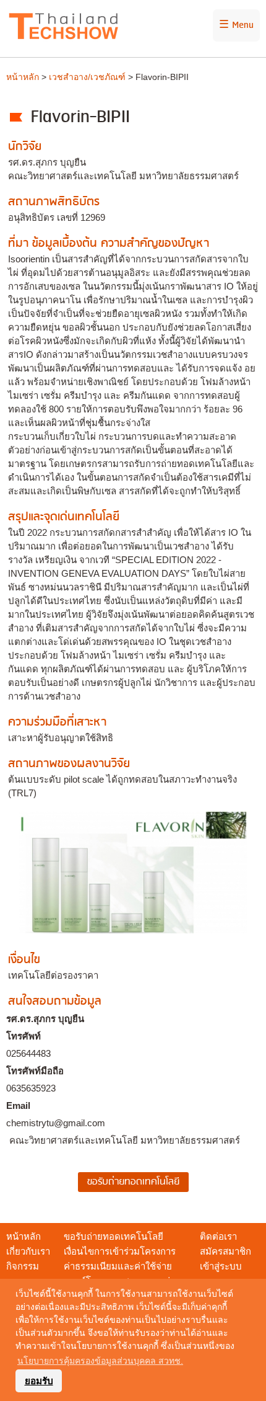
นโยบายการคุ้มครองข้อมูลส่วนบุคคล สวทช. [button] (100, 1361)
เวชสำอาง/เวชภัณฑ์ (87, 77)
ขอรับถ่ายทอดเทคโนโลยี (113, 1236)
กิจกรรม (22, 1266)
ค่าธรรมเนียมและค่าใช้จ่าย (118, 1266)
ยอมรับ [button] (39, 1381)
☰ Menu (236, 25)
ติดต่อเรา (218, 1236)
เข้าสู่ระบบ (221, 1266)
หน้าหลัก (22, 77)
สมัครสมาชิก (225, 1251)
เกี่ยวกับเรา (28, 1251)
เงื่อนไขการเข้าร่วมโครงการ (120, 1251)
